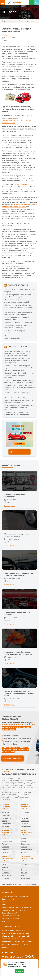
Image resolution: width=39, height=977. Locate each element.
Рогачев (24, 852)
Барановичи (26, 826)
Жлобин (24, 841)
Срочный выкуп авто (10, 21)
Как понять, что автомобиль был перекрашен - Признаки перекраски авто (19, 307)
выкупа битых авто (21, 184)
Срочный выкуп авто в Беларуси (15, 896)
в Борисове (6, 942)
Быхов (23, 875)
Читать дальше (9, 506)
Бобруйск (25, 864)
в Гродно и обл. (8, 936)
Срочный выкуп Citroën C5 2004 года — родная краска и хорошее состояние (19, 375)
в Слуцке (5, 947)
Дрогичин (25, 812)
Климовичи (25, 878)
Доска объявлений (9, 913)
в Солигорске (25, 944)
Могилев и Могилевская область (27, 859)
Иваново (24, 815)
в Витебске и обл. (9, 933)
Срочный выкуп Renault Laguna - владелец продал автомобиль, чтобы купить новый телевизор (18, 368)
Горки (23, 867)
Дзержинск (6, 824)
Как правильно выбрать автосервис (15, 495)
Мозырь (24, 838)
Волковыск (6, 870)
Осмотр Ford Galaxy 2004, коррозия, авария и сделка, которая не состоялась (19, 407)
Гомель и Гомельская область (26, 833)
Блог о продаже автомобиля (29, 21)
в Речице (14, 944)
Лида (4, 864)
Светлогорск (26, 844)
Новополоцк (7, 841)
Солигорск (6, 815)
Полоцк (5, 844)
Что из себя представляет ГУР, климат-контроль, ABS (19, 574)
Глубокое (5, 850)
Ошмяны (5, 878)
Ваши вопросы (8, 899)
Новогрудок (7, 875)
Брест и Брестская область (25, 807)
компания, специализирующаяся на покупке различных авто (16, 120)
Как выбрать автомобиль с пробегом (17, 614)
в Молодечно (27, 942)
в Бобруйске (20, 939)
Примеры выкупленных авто (13, 910)
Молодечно (6, 818)
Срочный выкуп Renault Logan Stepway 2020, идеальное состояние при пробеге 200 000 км (18, 400)
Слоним (5, 867)
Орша (4, 838)
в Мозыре (16, 942)
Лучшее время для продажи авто (18, 323)
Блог (5, 35)
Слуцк (4, 821)
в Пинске (5, 944)
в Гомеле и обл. (23, 933)
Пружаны (24, 824)
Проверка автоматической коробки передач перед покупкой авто (19, 693)
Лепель (5, 852)
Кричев (24, 873)
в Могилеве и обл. (22, 936)
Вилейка (5, 826)
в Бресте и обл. (22, 930)
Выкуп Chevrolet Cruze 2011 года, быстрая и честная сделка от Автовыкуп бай (17, 360)
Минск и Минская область (6, 807)
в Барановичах (8, 939)
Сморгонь (6, 873)
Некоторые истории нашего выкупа (16, 907)
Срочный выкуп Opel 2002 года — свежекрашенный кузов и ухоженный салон (19, 387)
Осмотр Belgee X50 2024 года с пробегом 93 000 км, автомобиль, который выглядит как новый (17, 353)
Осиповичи (25, 870)
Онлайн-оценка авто (12, 758)
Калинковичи (26, 850)
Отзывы (5, 902)
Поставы (5, 847)
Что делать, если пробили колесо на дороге (16, 535)
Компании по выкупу (10, 918)
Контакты (5, 921)
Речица (24, 847)
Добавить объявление (19, 452)
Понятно (19, 971)
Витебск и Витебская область (7, 833)
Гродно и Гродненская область (8, 859)
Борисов (5, 812)
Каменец (24, 818)
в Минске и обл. (8, 930)
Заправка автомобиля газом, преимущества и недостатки (18, 653)
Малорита (25, 821)
